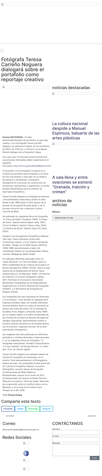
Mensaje (56, 443)
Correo (55, 436)
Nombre (56, 429)
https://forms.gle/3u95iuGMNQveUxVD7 (32, 166)
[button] (51, 43)
